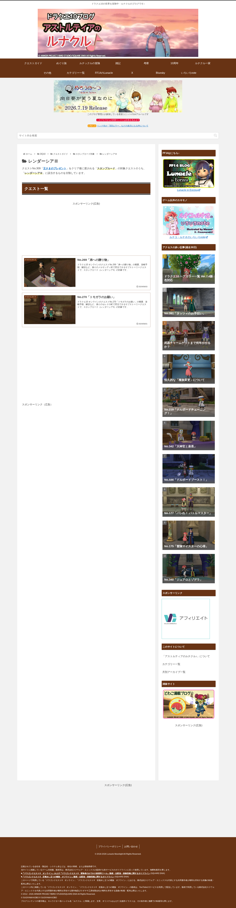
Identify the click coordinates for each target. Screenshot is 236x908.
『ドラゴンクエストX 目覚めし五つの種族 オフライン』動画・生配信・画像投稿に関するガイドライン (68, 877)
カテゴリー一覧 (171, 664)
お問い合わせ (131, 846)
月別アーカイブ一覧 (173, 672)
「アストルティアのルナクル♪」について (186, 656)
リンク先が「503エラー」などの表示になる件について (122, 126)
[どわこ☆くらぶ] (188, 704)
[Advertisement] (86, 228)
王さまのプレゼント (54, 168)
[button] (215, 135)
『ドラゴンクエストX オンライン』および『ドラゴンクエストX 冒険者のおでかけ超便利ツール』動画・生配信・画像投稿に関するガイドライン (86, 873)
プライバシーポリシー (109, 846)
